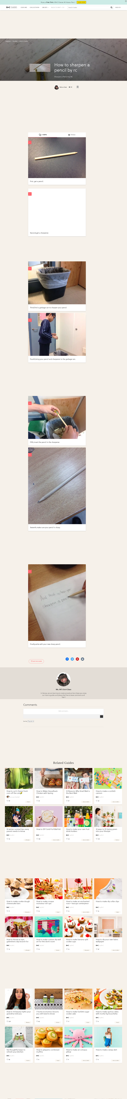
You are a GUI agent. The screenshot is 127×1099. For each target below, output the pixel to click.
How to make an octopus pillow (76, 1051)
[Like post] (78, 87)
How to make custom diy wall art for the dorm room (48, 940)
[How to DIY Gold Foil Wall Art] (49, 816)
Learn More (81, 2)
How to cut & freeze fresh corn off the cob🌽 (17, 792)
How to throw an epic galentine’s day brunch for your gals (17, 941)
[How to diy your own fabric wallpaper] (108, 926)
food (28, 801)
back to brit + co (57, 7)
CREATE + (45, 7)
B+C (43, 797)
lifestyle (27, 840)
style (117, 912)
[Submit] (111, 7)
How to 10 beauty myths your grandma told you (19, 1013)
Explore (8, 41)
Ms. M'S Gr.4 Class (63, 689)
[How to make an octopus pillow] (78, 1037)
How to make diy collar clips (107, 901)
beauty (27, 1022)
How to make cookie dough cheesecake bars (18, 902)
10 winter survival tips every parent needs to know (18, 830)
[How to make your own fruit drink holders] (78, 816)
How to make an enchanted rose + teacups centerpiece (77, 902)
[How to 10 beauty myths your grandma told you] (19, 999)
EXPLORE (24, 7)
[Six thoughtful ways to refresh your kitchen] (19, 1037)
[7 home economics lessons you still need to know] (49, 999)
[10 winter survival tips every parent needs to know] (19, 816)
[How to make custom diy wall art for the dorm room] (49, 926)
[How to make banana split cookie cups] (78, 926)
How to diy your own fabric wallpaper (107, 940)
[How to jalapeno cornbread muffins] (49, 1037)
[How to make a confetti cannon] (108, 778)
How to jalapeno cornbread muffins (47, 1051)
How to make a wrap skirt (106, 1050)
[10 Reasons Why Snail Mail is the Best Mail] (78, 778)
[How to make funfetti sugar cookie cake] (78, 999)
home (117, 840)
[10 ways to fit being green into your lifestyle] (108, 816)
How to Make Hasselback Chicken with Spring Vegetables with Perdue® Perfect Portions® (46, 794)
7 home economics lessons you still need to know (47, 1013)
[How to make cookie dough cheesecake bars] (19, 888)
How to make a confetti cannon (105, 792)
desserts (27, 912)
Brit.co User (63, 87)
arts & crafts (86, 801)
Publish (101, 716)
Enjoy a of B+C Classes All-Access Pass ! (58, 2)
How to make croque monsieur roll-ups (45, 902)
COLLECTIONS (34, 7)
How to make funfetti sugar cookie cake (77, 1013)
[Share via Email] (82, 659)
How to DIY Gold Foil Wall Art (48, 829)
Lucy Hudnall (16, 797)
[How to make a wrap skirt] (108, 1037)
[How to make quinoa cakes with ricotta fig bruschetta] (108, 999)
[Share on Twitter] (72, 659)
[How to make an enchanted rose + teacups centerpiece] (78, 888)
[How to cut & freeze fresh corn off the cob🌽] (19, 778)
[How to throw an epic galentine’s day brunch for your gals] (19, 926)
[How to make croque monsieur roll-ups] (49, 888)
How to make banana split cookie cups (77, 940)
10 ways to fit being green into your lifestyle (106, 830)
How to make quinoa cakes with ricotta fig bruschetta (107, 1013)
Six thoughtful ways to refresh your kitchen (16, 1051)
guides (15, 41)
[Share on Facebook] (67, 659)
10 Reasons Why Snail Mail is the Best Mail (78, 792)
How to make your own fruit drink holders (77, 830)
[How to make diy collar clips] (108, 888)
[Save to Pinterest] (77, 659)
